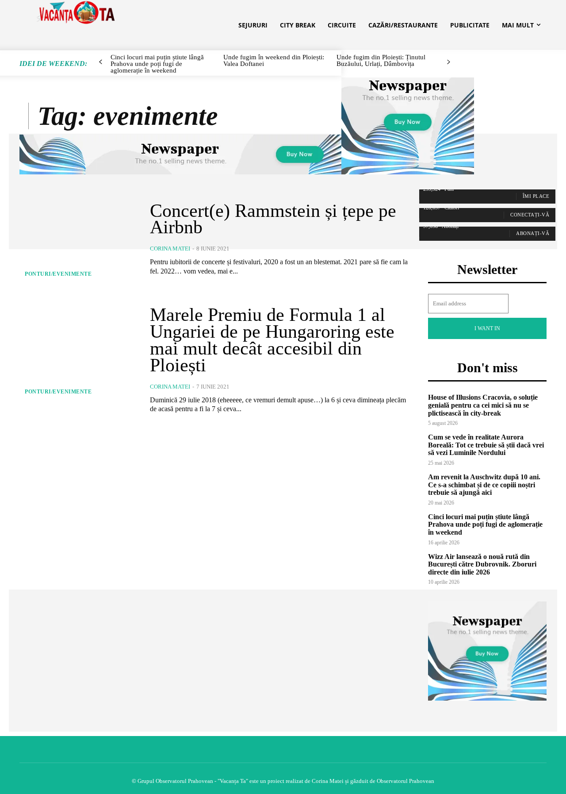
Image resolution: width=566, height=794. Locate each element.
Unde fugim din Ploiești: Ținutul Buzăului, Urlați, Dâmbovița (381, 60)
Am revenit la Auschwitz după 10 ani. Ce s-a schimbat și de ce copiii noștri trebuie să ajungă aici (484, 484)
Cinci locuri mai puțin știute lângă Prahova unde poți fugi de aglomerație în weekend (485, 524)
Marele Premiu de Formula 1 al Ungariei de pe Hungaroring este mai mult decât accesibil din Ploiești (272, 339)
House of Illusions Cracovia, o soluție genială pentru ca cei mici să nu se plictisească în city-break (483, 404)
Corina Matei (170, 248)
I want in (487, 328)
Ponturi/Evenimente (58, 274)
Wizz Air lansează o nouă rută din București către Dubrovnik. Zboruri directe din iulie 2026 (482, 564)
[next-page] (448, 62)
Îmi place (536, 196)
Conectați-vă (529, 214)
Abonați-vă (532, 233)
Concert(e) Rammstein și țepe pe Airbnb (273, 219)
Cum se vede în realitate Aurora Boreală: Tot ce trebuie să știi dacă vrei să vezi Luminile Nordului (486, 444)
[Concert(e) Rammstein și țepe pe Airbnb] (78, 239)
